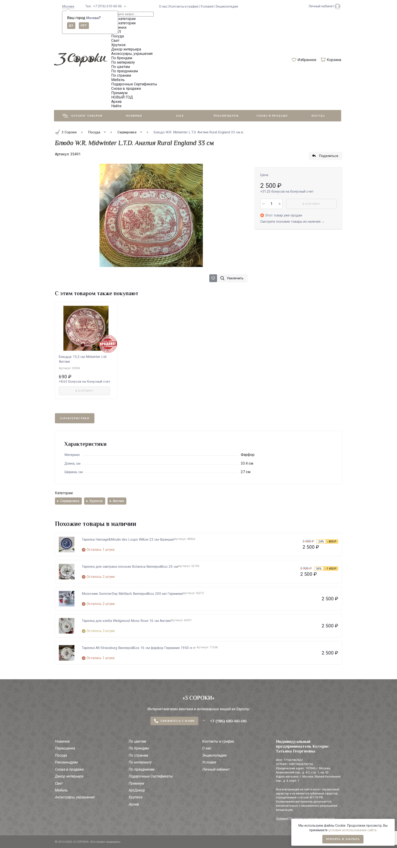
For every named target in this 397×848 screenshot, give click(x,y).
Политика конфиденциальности (312, 818)
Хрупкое (96, 501)
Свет (59, 783)
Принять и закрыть (343, 839)
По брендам (139, 748)
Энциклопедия (226, 6)
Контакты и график (218, 741)
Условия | (207, 6)
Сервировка (69, 501)
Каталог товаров (86, 115)
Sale (180, 115)
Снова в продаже (272, 115)
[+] (279, 204)
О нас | (164, 6)
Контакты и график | (184, 6)
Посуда (318, 115)
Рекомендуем (226, 115)
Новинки (134, 115)
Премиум (136, 783)
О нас (206, 748)
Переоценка (65, 748)
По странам (138, 755)
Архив (134, 804)
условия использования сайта (352, 830)
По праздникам (142, 769)
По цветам (137, 741)
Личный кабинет (216, 769)
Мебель (61, 790)
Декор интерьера (69, 776)
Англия (118, 501)
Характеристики (74, 418)
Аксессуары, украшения (75, 797)
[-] (263, 204)
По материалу (140, 762)
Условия (209, 762)
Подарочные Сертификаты (151, 776)
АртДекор (137, 790)
